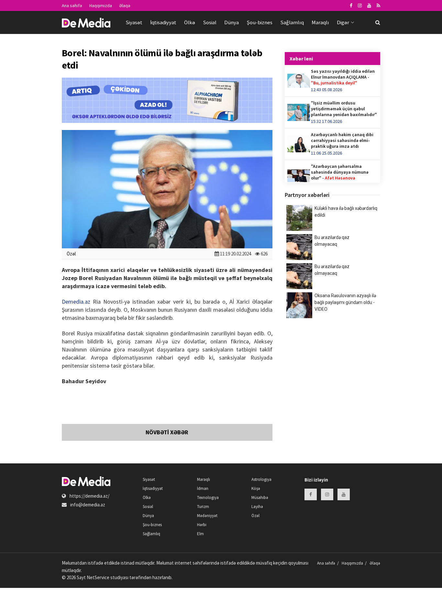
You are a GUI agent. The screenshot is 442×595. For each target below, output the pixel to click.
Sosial (209, 22)
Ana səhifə (72, 5)
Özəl (71, 254)
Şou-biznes (259, 22)
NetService (98, 577)
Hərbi (201, 524)
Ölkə (189, 22)
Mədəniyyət (207, 515)
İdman (202, 488)
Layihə (257, 506)
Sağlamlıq (292, 22)
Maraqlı (320, 22)
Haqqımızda (100, 5)
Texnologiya (208, 497)
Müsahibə (259, 497)
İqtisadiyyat (163, 22)
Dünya (231, 22)
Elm (200, 533)
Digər (343, 22)
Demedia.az (76, 301)
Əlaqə (124, 5)
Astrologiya (261, 479)
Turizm (203, 506)
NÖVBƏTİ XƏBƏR (167, 432)
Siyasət (134, 22)
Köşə (255, 488)
